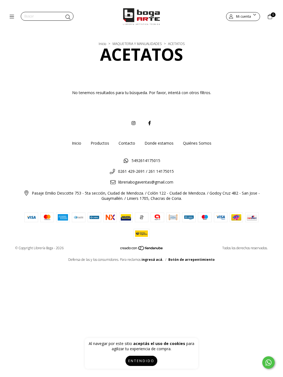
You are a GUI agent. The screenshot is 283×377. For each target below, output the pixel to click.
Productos (100, 143)
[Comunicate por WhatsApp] (268, 362)
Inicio (102, 43)
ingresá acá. (152, 259)
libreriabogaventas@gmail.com (145, 182)
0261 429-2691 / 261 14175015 (146, 171)
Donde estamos (159, 143)
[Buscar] (68, 17)
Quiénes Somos (197, 143)
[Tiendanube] (142, 249)
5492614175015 (146, 160)
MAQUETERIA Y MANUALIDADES (137, 43)
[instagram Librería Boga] (133, 123)
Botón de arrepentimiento (191, 259)
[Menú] (13, 16)
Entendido (141, 361)
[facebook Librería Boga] (149, 123)
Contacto (127, 143)
